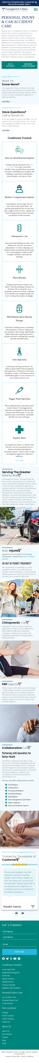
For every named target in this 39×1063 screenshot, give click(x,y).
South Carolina (8, 1018)
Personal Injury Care (10, 1000)
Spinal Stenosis (8, 978)
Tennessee (6, 1021)
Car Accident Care (9, 997)
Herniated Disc (8, 981)
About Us (5, 1031)
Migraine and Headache (11, 987)
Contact (5, 1037)
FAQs (4, 1043)
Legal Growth (20, 1054)
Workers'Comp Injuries (28, 65)
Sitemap (8, 1056)
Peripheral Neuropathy (11, 972)
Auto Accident (10, 65)
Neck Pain (6, 975)
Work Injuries (7, 1003)
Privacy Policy (16, 1056)
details (27, 4)
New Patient (7, 1034)
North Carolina (8, 1015)
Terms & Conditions (27, 1056)
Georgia (5, 1012)
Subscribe (19, 952)
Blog (4, 1040)
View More (19, 460)
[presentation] (16, 913)
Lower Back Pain (8, 969)
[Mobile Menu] (35, 9)
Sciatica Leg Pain (8, 984)
